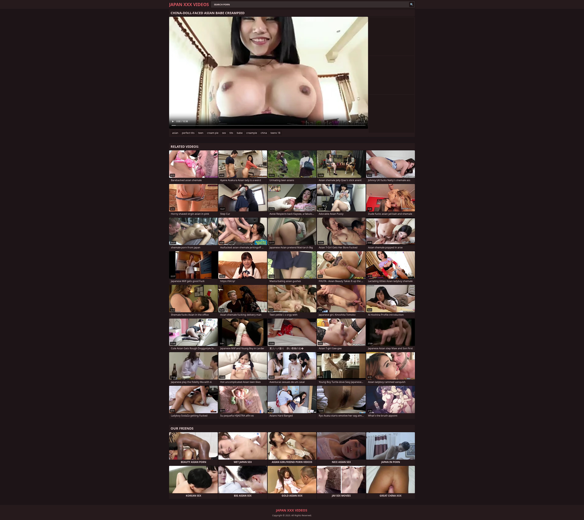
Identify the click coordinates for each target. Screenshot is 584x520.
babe (240, 133)
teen (200, 133)
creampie (251, 133)
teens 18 (275, 133)
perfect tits (188, 133)
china (264, 133)
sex (224, 133)
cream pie (212, 133)
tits (231, 133)
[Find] (411, 4)
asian (175, 133)
